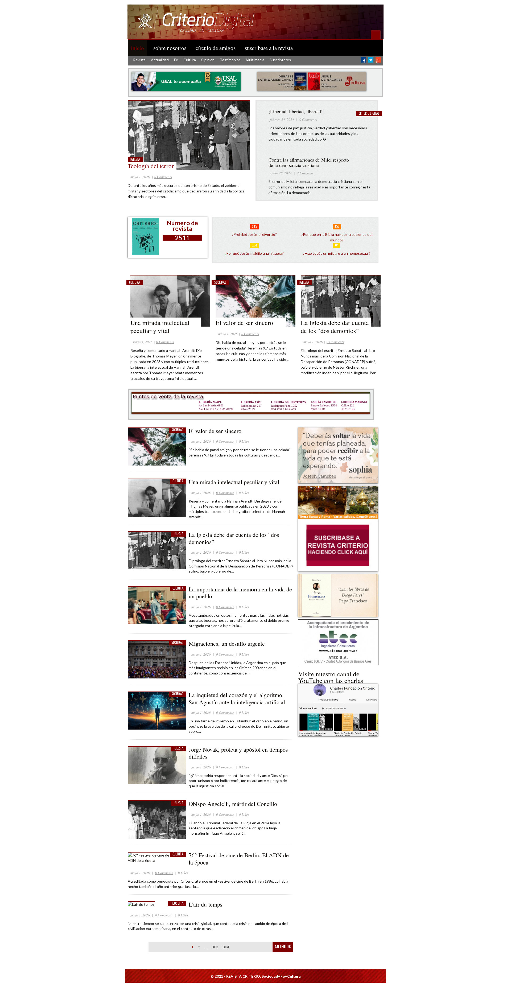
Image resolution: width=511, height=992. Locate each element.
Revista (139, 59)
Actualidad (160, 59)
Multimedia (255, 59)
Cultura (189, 59)
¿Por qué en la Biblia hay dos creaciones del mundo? (336, 237)
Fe (176, 59)
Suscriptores (280, 59)
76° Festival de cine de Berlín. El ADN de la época (239, 858)
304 (226, 947)
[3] (236, 175)
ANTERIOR (283, 947)
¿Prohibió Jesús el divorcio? (254, 234)
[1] (226, 175)
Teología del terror (151, 166)
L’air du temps (205, 904)
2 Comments (306, 173)
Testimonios (230, 59)
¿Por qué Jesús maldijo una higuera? (254, 253)
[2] (231, 175)
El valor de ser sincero (244, 322)
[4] (242, 175)
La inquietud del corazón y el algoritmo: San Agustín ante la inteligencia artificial (237, 698)
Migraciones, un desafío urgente (228, 643)
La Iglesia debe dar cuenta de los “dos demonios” (335, 326)
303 (215, 947)
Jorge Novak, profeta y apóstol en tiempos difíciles (238, 753)
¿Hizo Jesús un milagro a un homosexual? (336, 253)
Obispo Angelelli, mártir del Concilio (234, 804)
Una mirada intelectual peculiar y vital (159, 326)
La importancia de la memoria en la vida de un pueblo (240, 592)
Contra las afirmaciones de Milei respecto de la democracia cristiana (309, 162)
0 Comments (163, 176)
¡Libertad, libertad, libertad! (296, 111)
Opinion (208, 59)
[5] (247, 175)
